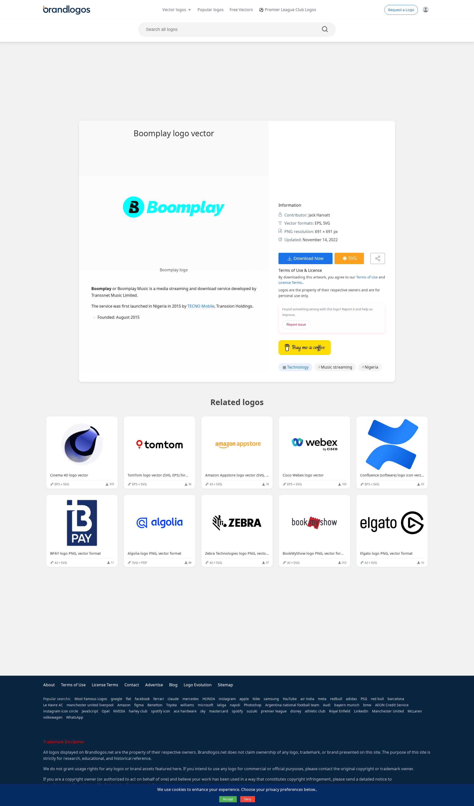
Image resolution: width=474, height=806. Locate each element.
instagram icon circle (60, 711)
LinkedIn (361, 711)
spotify (237, 711)
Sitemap (225, 685)
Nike (256, 699)
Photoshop (252, 705)
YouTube (290, 699)
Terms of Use (367, 277)
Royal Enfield (339, 711)
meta (322, 699)
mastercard (218, 711)
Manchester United (388, 711)
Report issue (296, 324)
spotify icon (160, 711)
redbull (336, 699)
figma (139, 705)
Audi (327, 705)
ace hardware (185, 711)
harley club (138, 711)
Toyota (171, 705)
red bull (377, 699)
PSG (364, 699)
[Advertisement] (237, 81)
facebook (142, 699)
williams (187, 705)
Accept (228, 799)
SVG (352, 258)
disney (295, 711)
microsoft (205, 705)
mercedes (190, 699)
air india (307, 699)
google (116, 699)
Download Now (308, 258)
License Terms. (290, 282)
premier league (274, 711)
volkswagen (52, 717)
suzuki (252, 711)
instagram (227, 699)
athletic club (315, 711)
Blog (173, 685)
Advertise (154, 685)
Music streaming (336, 367)
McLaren (415, 711)
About (49, 685)
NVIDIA (119, 711)
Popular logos (211, 9)
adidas (351, 699)
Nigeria (371, 367)
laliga (221, 705)
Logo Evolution (198, 685)
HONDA (208, 699)
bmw (367, 705)
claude (173, 699)
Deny (247, 799)
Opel (106, 711)
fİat (128, 699)
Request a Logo (401, 10)
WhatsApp (74, 717)
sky (202, 711)
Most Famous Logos (91, 699)
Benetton (154, 705)
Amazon (124, 705)
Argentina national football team (292, 705)
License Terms (105, 685)
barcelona (396, 699)
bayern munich (346, 705)
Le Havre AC (53, 705)
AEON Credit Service (392, 705)
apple (244, 699)
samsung (271, 699)
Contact (131, 685)
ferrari (158, 699)
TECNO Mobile (200, 306)
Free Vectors (241, 9)
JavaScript (90, 711)
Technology (297, 367)
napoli (235, 705)
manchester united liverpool (90, 705)
